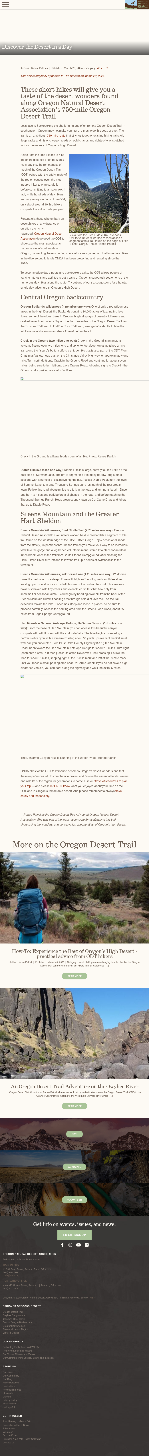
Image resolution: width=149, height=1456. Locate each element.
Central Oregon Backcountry (17, 1322)
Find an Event (10, 1435)
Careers (7, 1396)
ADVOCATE (74, 1166)
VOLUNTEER (74, 1199)
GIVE (74, 1134)
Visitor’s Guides (11, 1332)
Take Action (9, 1428)
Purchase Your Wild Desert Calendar (22, 1439)
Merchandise (9, 1403)
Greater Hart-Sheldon (14, 1325)
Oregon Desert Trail (13, 1311)
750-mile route (56, 135)
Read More (74, 976)
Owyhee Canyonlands (14, 1315)
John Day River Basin (14, 1318)
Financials (8, 1393)
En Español (9, 1407)
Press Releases (11, 1382)
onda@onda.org (11, 1275)
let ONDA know (60, 786)
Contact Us (8, 1442)
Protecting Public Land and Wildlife (21, 1347)
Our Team (8, 1372)
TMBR (91, 1297)
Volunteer (8, 1432)
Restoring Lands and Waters (17, 1350)
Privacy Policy (10, 1400)
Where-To (103, 68)
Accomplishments (12, 1389)
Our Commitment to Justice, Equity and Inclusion (28, 1357)
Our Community (11, 1375)
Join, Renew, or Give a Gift (17, 1421)
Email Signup (74, 1235)
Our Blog (7, 1379)
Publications (9, 1386)
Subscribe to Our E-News (16, 1424)
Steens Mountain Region (15, 1329)
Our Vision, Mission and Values (19, 1354)
